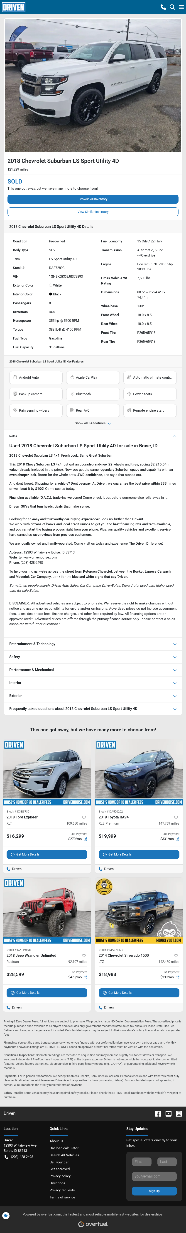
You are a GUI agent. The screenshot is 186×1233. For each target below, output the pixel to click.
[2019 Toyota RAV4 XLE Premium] (139, 772)
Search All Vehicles (64, 1155)
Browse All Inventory (93, 199)
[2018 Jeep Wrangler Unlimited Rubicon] (47, 911)
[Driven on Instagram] (177, 1113)
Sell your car (59, 1162)
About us (56, 1141)
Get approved (60, 1169)
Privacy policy (60, 1176)
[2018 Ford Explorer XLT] (47, 772)
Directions (57, 1183)
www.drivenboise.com (40, 557)
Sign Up (154, 1191)
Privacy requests (62, 1190)
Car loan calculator (64, 1148)
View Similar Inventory (93, 212)
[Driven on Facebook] (156, 1113)
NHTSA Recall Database (128, 1093)
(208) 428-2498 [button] (22, 1157)
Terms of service (62, 1197)
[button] (163, 7)
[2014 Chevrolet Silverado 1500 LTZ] (139, 911)
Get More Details (27, 854)
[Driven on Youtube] (167, 1113)
